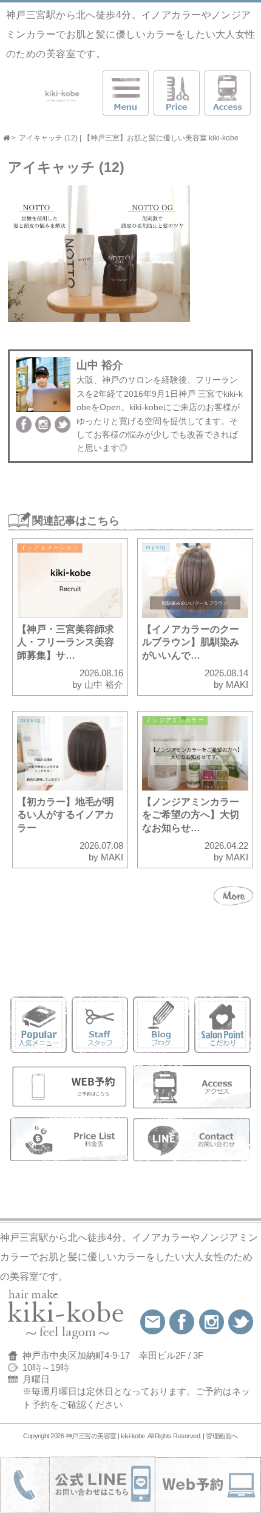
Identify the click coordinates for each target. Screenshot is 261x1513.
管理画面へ (222, 1435)
